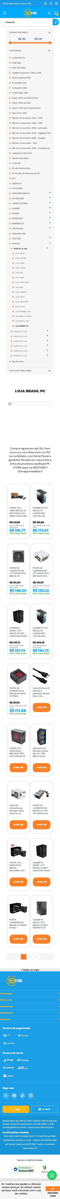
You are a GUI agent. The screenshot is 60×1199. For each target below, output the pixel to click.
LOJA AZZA (20, 306)
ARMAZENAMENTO (21, 193)
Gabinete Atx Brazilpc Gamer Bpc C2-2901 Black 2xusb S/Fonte (40, 753)
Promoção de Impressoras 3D (26, 173)
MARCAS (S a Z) (20, 355)
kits (13, 178)
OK (52, 1188)
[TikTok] (22, 1095)
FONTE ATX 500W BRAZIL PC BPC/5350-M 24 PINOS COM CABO (18, 512)
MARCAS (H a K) (20, 341)
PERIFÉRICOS (18, 223)
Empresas (16, 62)
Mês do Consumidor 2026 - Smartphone (31, 148)
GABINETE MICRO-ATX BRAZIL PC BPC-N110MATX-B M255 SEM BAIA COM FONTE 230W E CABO (41, 928)
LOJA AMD (19, 277)
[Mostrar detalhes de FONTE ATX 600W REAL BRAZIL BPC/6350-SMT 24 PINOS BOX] (18, 851)
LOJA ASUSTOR (21, 301)
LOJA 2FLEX (20, 253)
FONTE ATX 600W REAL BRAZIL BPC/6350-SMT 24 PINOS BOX (17, 868)
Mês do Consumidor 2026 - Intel (27, 117)
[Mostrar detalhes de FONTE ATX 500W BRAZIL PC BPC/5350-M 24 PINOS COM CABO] (18, 496)
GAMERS (16, 208)
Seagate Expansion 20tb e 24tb (26, 72)
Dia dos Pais (18, 361)
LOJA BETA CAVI (22, 321)
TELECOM (16, 238)
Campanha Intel (19, 87)
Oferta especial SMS (21, 77)
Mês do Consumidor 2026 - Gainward (29, 127)
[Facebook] (14, 1095)
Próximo (36, 957)
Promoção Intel (19, 82)
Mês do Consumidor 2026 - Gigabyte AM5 (31, 133)
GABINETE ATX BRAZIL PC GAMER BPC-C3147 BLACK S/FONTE (40, 513)
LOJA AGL (19, 272)
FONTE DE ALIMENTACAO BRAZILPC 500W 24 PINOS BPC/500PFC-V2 (18, 693)
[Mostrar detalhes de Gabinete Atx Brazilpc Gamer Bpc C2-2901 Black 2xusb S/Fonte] (41, 736)
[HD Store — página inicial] (14, 980)
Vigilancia (16, 183)
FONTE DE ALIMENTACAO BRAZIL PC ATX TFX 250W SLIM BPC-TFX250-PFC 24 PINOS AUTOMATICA (41, 813)
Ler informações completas (16, 1132)
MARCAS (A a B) (20, 248)
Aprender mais (52, 1194)
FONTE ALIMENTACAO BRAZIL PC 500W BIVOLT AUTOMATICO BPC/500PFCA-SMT (18, 928)
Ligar (18, 1109)
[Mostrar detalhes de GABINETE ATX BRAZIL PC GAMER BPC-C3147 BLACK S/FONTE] (41, 496)
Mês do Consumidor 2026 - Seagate (28, 138)
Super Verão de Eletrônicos (25, 97)
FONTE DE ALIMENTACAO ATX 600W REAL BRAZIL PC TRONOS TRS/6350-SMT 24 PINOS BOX (18, 576)
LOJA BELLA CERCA (23, 316)
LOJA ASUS (20, 296)
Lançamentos (18, 57)
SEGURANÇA (18, 228)
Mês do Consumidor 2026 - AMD (27, 123)
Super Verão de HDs (21, 102)
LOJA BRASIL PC (22, 326)
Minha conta (6, 999)
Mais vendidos (19, 67)
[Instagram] (56, 3)
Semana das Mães (20, 158)
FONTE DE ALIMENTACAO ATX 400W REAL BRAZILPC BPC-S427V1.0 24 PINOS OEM (41, 575)
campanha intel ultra (22, 153)
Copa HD (16, 163)
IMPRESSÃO (17, 218)
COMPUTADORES (20, 203)
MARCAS (16, 243)
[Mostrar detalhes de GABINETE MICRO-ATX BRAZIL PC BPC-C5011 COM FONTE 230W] (18, 616)
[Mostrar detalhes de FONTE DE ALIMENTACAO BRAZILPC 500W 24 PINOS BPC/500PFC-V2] (18, 676)
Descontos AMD (19, 113)
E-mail (46, 1109)
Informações (6, 993)
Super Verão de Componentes (26, 107)
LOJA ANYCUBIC (22, 282)
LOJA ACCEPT (21, 258)
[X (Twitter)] (6, 1095)
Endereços (5, 1019)
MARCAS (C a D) (20, 331)
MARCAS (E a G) (20, 336)
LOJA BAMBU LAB (23, 311)
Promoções (17, 188)
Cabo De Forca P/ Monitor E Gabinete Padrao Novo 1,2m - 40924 (41, 693)
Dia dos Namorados (21, 168)
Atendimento (6, 1012)
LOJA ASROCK (21, 292)
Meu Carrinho (55, 13)
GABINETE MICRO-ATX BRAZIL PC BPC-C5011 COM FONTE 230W (18, 633)
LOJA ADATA (20, 267)
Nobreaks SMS (18, 233)
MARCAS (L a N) (20, 346)
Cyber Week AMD (20, 92)
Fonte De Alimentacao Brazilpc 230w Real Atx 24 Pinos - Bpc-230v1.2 (17, 812)
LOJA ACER (19, 263)
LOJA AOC (19, 287)
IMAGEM (15, 213)
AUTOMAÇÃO (18, 198)
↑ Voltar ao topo (30, 970)
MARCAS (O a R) (20, 351)
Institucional (6, 1006)
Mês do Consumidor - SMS (24, 143)
